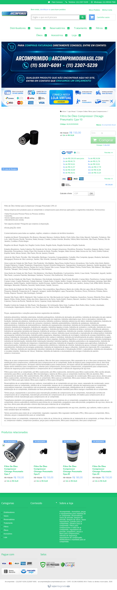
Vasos (6, 516)
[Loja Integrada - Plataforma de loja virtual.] (58, 586)
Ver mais (16, 472)
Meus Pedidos (94, 10)
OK (91, 193)
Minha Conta (107, 10)
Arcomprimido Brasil (109, 125)
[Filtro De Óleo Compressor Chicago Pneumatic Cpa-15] (102, 462)
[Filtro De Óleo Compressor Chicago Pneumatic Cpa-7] (14, 462)
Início (64, 111)
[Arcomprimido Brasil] (14, 14)
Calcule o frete (66, 193)
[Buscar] (82, 17)
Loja (5, 537)
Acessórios (8, 534)
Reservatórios (9, 520)
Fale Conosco (57, 2)
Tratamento (8, 523)
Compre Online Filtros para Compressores (92, 111)
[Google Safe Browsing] (68, 565)
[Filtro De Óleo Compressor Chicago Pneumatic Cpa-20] (73, 462)
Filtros (6, 527)
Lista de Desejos (10, 169)
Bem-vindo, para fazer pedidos (48, 10)
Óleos (6, 530)
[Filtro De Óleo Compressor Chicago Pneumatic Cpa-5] (44, 462)
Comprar (105, 140)
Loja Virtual (71, 111)
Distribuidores (9, 512)
